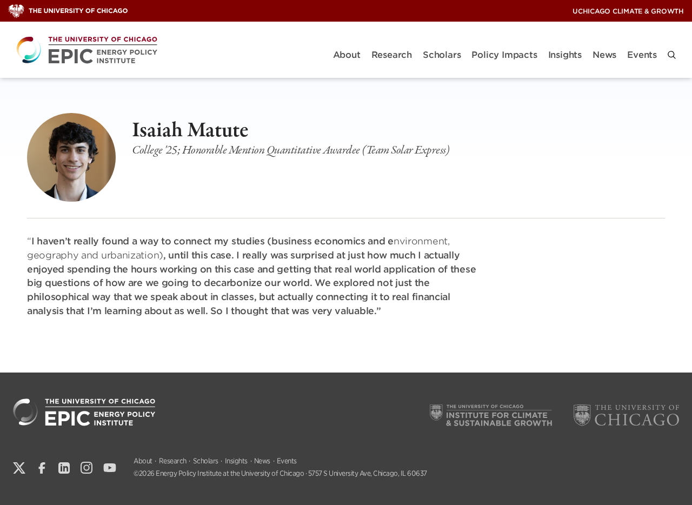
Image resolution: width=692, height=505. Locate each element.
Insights (565, 55)
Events (642, 55)
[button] (672, 55)
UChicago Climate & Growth (628, 11)
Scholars (442, 55)
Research (391, 55)
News (604, 55)
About (347, 55)
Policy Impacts (504, 55)
